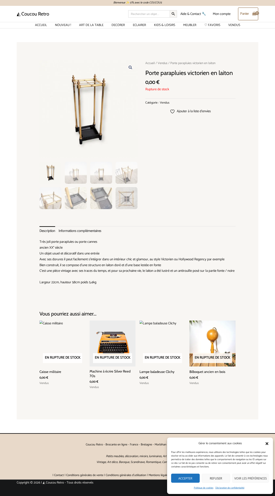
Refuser (216, 478)
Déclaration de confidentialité (229, 488)
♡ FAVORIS (212, 25)
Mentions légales (159, 475)
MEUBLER (189, 25)
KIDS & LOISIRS (164, 25)
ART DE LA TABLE (91, 25)
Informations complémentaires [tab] (80, 231)
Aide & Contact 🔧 (193, 14)
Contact (59, 475)
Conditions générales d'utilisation (126, 475)
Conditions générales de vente (84, 475)
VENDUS (234, 25)
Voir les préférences (250, 478)
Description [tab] (47, 231)
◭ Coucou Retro (33, 14)
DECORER (118, 25)
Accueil (150, 63)
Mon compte (222, 14)
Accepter (185, 478)
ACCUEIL (41, 25)
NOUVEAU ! (63, 25)
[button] (267, 444)
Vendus (162, 63)
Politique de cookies (203, 488)
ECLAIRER (139, 25)
